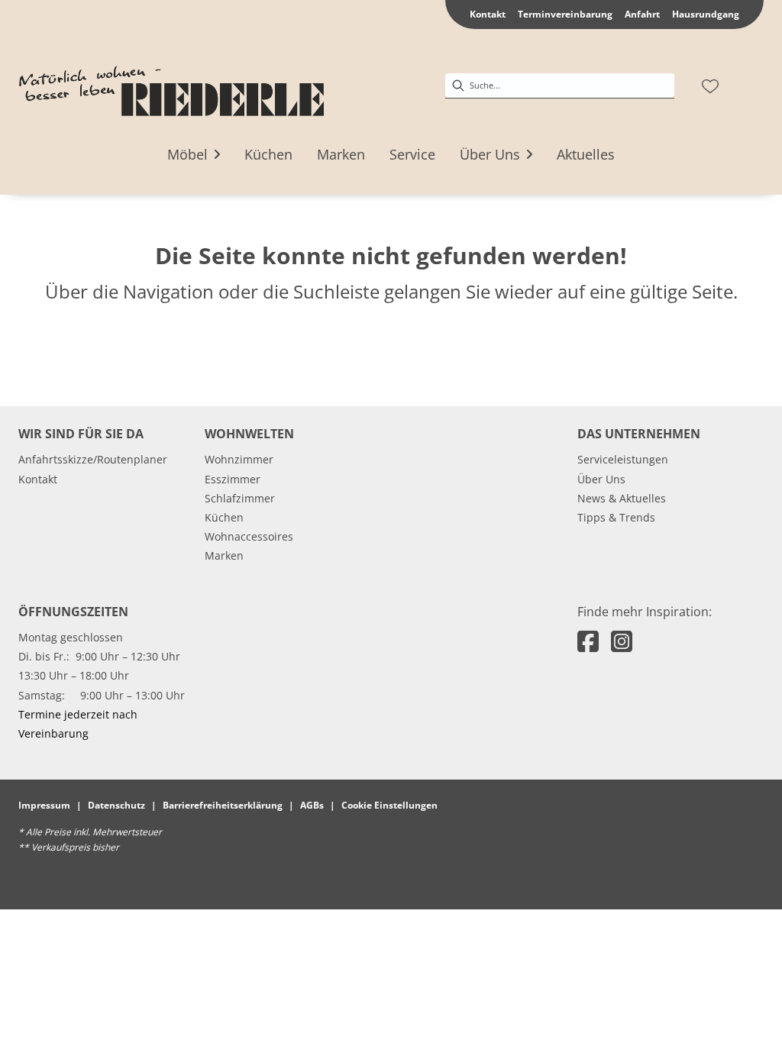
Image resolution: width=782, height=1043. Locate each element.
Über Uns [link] (601, 479)
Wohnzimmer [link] (239, 459)
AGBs (312, 805)
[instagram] (621, 641)
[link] (187, 154)
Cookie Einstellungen (389, 805)
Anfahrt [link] (642, 14)
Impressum (44, 805)
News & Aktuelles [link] (621, 498)
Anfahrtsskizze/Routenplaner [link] (92, 459)
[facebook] (588, 641)
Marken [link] (224, 555)
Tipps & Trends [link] (616, 517)
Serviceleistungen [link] (622, 459)
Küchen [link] (224, 517)
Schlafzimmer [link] (240, 498)
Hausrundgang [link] (705, 14)
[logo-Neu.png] (171, 86)
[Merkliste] (710, 86)
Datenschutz (116, 805)
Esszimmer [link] (232, 479)
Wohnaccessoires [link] (249, 536)
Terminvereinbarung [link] (565, 14)
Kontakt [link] (488, 14)
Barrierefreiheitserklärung (223, 805)
